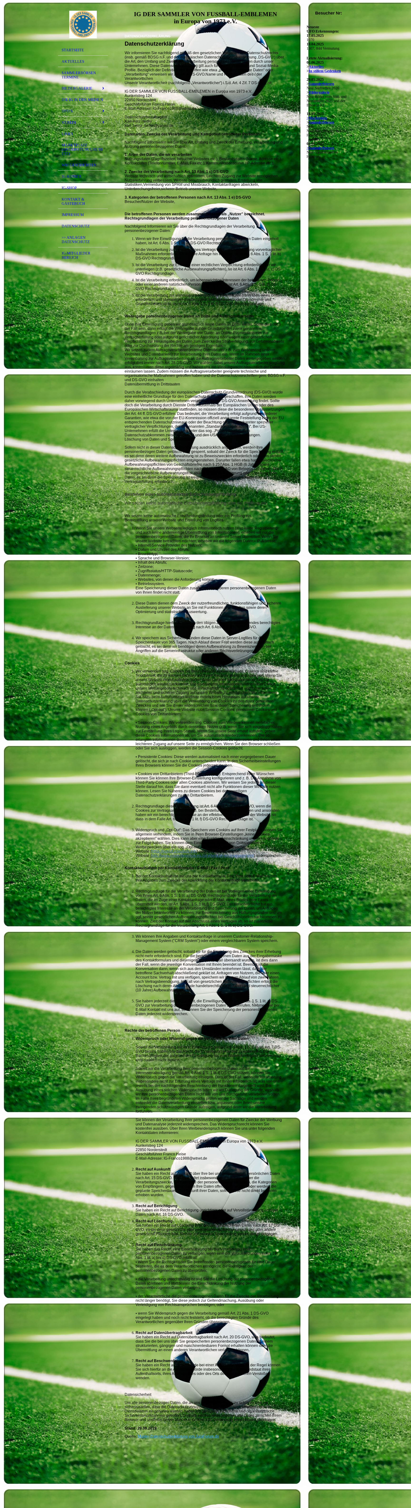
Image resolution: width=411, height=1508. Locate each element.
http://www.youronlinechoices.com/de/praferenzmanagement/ (203, 856)
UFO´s (67, 111)
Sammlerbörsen (321, 84)
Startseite (73, 50)
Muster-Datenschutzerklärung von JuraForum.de (178, 1436)
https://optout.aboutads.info (174, 851)
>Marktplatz (317, 118)
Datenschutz (76, 226)
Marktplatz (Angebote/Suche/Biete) (82, 149)
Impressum (73, 215)
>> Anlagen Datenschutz (76, 239)
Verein (69, 122)
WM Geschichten (79, 165)
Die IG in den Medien (82, 100)
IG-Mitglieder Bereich (76, 255)
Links (67, 134)
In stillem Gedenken (325, 71)
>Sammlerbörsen (320, 148)
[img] (83, 24)
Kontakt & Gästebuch (73, 201)
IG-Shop (69, 188)
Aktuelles (73, 61)
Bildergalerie (77, 88)
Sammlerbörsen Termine (79, 75)
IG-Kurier (71, 176)
